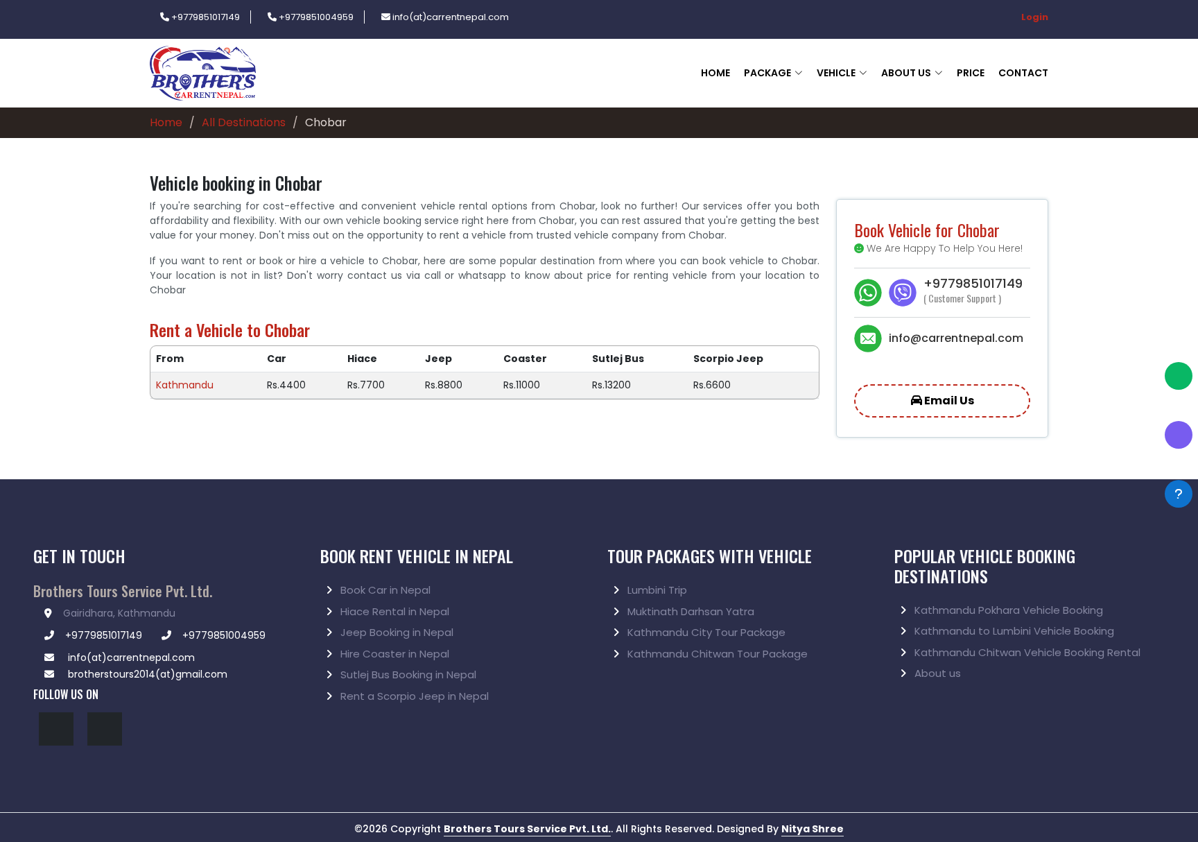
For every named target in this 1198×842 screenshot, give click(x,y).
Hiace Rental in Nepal (393, 611)
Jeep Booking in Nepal (395, 632)
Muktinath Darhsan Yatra (689, 611)
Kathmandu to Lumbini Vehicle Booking (1013, 631)
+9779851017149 (204, 17)
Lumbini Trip (656, 590)
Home (715, 73)
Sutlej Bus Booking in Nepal (407, 674)
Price (970, 73)
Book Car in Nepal (384, 590)
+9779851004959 (315, 17)
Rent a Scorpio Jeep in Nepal (413, 696)
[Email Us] (871, 338)
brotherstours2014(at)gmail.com (146, 674)
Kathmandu (185, 385)
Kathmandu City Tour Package (705, 632)
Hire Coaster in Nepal (393, 653)
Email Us (948, 401)
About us (936, 673)
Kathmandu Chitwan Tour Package (716, 653)
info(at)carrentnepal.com (449, 17)
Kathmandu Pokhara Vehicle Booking (1007, 610)
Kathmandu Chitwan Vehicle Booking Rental (1026, 652)
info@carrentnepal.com (956, 338)
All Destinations (244, 122)
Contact (1023, 73)
